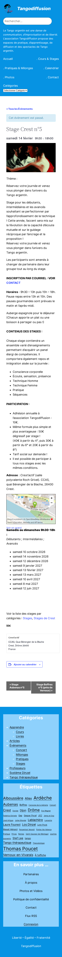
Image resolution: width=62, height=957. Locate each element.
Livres (20, 736)
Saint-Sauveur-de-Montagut (37, 834)
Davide (15, 811)
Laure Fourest (12, 824)
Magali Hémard (10, 829)
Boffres (23, 804)
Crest (7, 810)
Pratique (6, 834)
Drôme (34, 810)
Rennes (21, 834)
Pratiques (22, 759)
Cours (20, 731)
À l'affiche (40, 855)
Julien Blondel (20, 820)
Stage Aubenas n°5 (17, 686)
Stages (27, 618)
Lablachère (35, 820)
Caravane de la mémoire (38, 805)
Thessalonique (39, 843)
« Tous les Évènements (19, 108)
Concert (21, 750)
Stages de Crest (44, 618)
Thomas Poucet (20, 848)
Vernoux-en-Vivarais (18, 855)
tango (28, 838)
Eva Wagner (46, 811)
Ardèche (43, 798)
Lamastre (48, 820)
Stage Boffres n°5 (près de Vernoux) (44, 687)
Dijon (23, 810)
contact (13, 282)
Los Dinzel (29, 824)
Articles (15, 740)
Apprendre (17, 727)
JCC (40, 815)
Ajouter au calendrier (25, 664)
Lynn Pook (42, 825)
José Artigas (8, 820)
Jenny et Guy (49, 816)
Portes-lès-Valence (44, 830)
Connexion (31, 924)
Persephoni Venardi (27, 830)
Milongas (22, 754)
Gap (20, 815)
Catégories (10, 85)
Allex (28, 798)
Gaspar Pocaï (30, 815)
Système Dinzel (20, 772)
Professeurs (17, 768)
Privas (14, 834)
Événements (18, 745)
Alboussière (13, 798)
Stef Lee (18, 838)
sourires (53, 834)
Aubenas (10, 804)
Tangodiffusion (34, 8)
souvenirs (7, 839)
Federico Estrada (10, 816)
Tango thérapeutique (24, 777)
